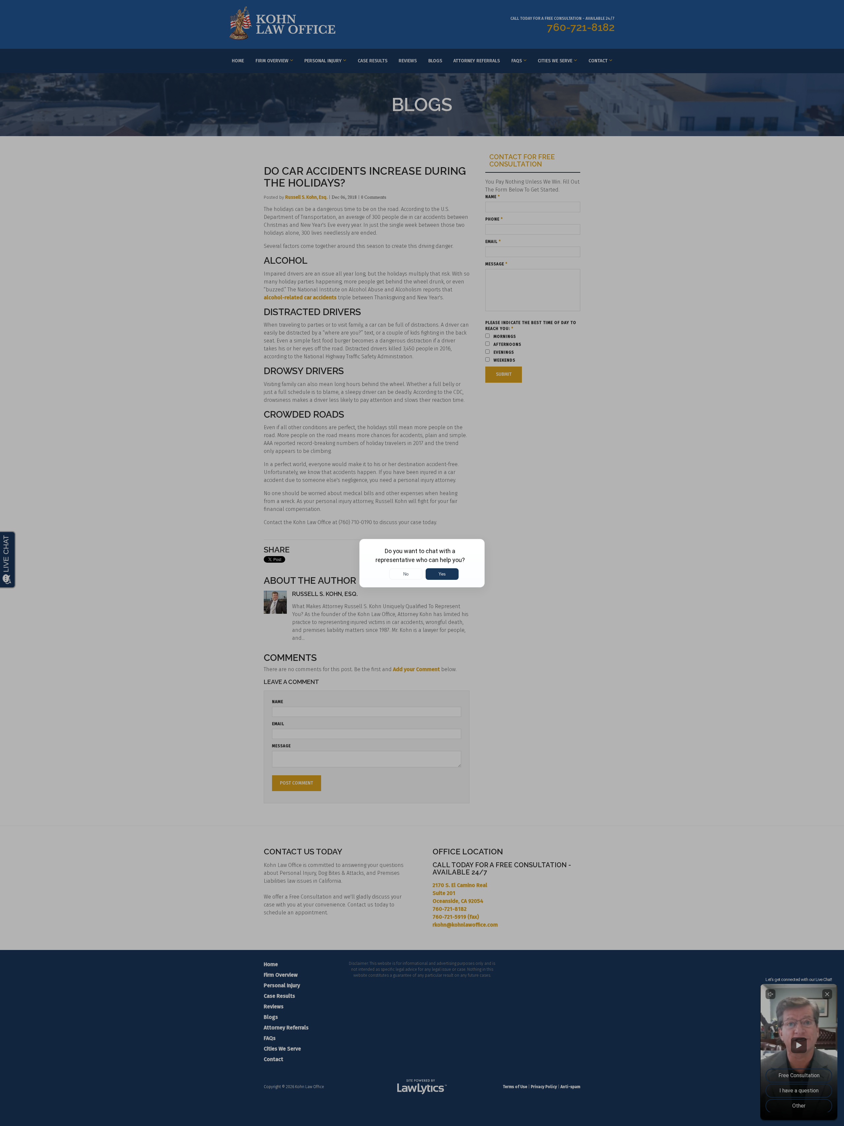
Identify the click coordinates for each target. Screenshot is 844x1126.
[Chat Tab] (422, 563)
